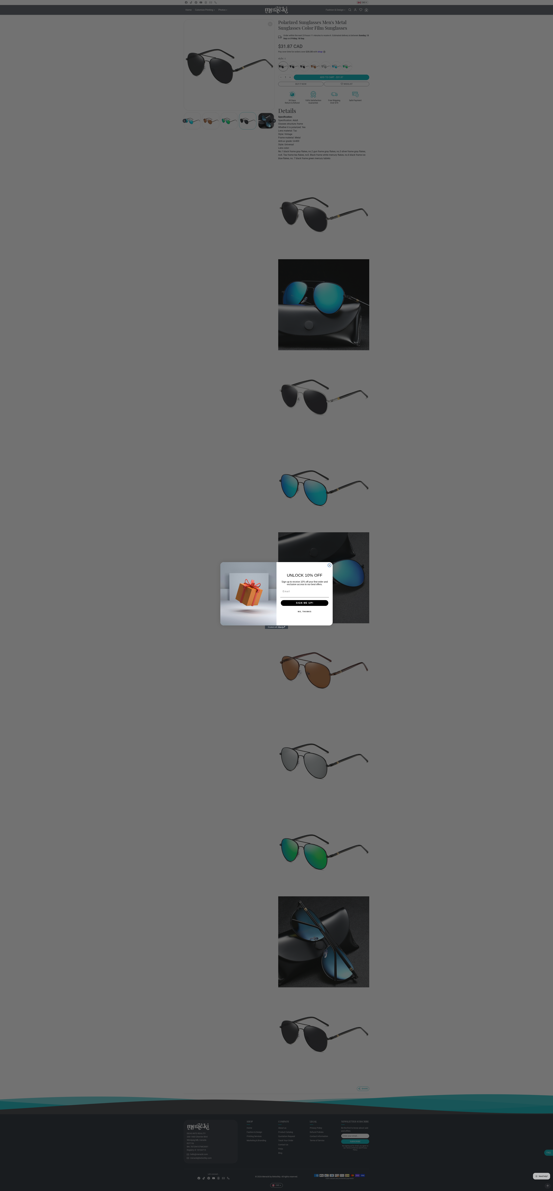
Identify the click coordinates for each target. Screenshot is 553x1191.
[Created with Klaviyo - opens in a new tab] (276, 627)
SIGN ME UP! (295, 603)
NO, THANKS (295, 612)
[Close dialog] (329, 565)
